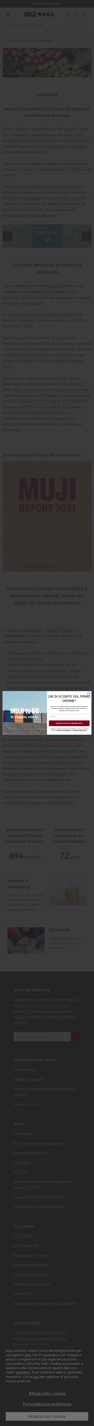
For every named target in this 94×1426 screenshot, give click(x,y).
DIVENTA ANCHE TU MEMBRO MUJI (69, 723)
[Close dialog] (88, 693)
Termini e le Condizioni (63, 730)
